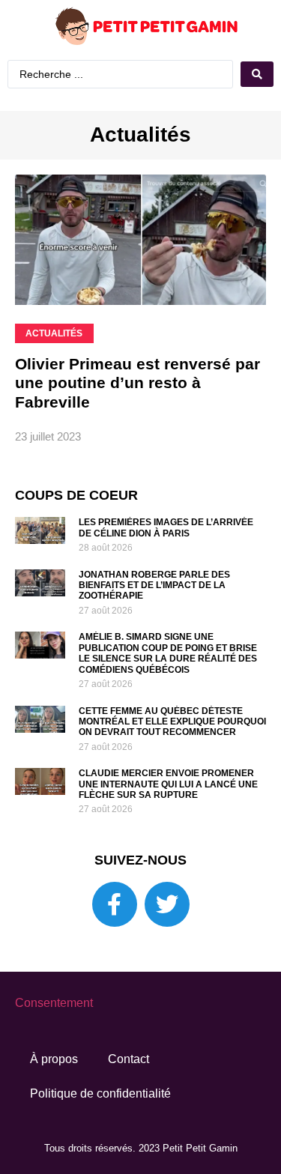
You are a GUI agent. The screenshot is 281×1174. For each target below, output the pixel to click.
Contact (128, 1092)
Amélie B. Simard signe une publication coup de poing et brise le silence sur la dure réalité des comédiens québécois (168, 686)
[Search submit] (140, 108)
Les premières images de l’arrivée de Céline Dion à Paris (166, 560)
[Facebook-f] (114, 937)
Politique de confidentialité (100, 1126)
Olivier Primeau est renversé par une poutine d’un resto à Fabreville (137, 415)
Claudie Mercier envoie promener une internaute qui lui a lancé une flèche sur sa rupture (168, 817)
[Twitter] (167, 937)
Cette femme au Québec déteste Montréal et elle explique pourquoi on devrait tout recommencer (172, 755)
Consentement (54, 1035)
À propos (54, 1092)
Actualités (140, 167)
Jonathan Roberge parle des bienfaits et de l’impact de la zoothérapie (154, 618)
